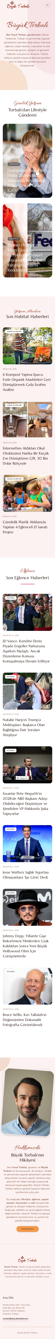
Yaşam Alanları (14, 331)
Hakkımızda (27, 1229)
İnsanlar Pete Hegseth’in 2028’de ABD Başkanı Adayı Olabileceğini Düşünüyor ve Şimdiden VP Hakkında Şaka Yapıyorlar (25, 803)
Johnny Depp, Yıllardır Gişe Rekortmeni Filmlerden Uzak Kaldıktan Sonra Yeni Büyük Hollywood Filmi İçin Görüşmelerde (26, 946)
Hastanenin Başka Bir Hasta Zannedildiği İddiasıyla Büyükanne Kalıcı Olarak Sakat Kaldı (26, 180)
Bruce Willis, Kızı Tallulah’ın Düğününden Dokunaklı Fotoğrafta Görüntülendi (25, 1020)
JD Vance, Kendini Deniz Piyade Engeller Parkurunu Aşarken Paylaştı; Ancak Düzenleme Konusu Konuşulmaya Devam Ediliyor (26, 651)
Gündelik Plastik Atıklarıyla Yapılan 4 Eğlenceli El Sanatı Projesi (25, 527)
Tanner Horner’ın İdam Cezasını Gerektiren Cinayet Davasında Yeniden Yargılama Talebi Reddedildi (25, 258)
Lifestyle (13, 164)
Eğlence (11, 598)
